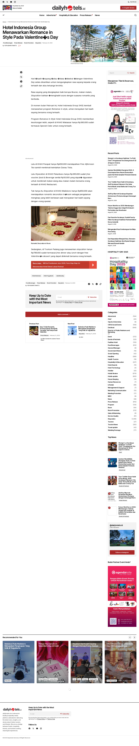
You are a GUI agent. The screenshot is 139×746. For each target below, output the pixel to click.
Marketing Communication (117, 390)
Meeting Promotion (114, 393)
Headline (111, 356)
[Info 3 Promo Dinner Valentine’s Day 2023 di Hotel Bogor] (120, 662)
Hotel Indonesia (36, 276)
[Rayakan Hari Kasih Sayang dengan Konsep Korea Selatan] (86, 662)
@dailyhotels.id (116, 525)
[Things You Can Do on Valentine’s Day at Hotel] (52, 662)
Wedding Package (114, 430)
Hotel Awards (112, 365)
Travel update (113, 427)
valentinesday (60, 276)
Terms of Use (78, 302)
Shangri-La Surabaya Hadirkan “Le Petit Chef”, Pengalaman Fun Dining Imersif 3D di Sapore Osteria (122, 160)
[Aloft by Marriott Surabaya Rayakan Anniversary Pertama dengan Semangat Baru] (112, 496)
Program (111, 405)
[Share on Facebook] (21, 72)
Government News (114, 351)
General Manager (114, 348)
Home (4, 22)
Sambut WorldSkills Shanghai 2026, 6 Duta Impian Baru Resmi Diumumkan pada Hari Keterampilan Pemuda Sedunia (122, 172)
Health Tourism (113, 359)
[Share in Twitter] (21, 77)
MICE (109, 396)
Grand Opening (113, 354)
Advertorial (112, 316)
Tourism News (113, 424)
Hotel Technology (114, 368)
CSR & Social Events (115, 325)
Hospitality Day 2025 (18, 6)
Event (110, 337)
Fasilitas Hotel (113, 342)
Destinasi (111, 327)
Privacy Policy (68, 302)
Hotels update (113, 376)
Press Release (18, 43)
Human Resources (114, 382)
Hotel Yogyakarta (48, 276)
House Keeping (113, 379)
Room (110, 408)
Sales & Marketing (114, 413)
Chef (109, 319)
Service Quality (113, 416)
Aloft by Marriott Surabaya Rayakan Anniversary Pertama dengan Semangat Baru (122, 196)
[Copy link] (21, 86)
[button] (132, 2)
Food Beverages (8, 43)
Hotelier (110, 371)
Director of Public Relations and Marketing (119, 331)
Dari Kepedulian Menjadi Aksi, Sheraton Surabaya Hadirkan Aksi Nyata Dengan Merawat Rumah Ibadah (121, 241)
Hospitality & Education (116, 362)
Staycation (38, 43)
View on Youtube (17, 8)
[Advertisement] (63, 144)
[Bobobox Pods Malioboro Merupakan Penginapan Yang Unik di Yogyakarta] (18, 662)
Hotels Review (113, 373)
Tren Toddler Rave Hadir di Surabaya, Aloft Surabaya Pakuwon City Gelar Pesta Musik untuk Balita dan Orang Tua (122, 184)
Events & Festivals (114, 339)
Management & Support (116, 388)
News (110, 399)
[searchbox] (117, 73)
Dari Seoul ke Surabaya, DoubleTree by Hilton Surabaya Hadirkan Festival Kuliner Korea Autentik (122, 219)
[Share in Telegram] (21, 81)
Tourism (111, 422)
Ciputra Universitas (114, 322)
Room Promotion (29, 43)
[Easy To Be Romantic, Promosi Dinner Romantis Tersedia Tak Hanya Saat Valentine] (45, 332)
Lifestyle (111, 385)
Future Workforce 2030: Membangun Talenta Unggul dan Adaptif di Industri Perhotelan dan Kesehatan (121, 208)
